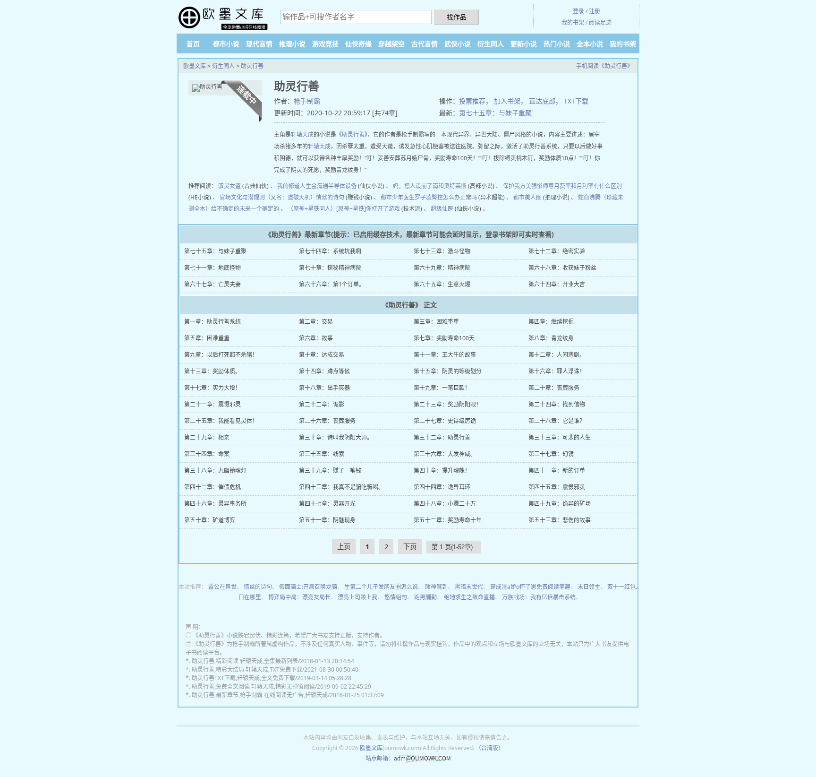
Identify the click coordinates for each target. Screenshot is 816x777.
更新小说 (523, 43)
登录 (578, 11)
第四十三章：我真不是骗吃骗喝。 (341, 487)
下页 (409, 546)
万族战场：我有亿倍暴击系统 (539, 597)
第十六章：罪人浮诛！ (556, 371)
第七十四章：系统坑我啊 (330, 251)
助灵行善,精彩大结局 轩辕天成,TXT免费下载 (247, 669)
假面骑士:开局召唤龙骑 (308, 587)
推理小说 (292, 43)
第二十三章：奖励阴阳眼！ (448, 404)
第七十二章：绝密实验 (556, 251)
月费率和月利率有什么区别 (588, 186)
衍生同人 (490, 43)
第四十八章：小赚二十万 (445, 504)
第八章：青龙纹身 (551, 338)
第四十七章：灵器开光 (327, 504)
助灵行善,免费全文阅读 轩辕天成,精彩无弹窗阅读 (253, 686)
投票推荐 (472, 100)
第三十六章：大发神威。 (445, 454)
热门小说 (557, 43)
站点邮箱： (380, 758)
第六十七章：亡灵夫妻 (212, 284)
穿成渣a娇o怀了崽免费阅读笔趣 (530, 587)
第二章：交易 (316, 322)
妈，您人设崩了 (413, 186)
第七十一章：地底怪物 (212, 268)
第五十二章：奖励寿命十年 (448, 520)
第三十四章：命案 (207, 454)
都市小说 (226, 43)
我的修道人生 (294, 186)
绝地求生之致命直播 (469, 597)
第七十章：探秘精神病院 (330, 268)
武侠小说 (457, 43)
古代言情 (424, 43)
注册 (594, 11)
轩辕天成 (302, 134)
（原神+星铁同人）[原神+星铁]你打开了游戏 (344, 209)
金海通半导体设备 (334, 186)
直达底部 (542, 100)
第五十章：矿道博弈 (209, 520)
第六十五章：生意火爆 (442, 284)
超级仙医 (442, 209)
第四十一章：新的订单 (556, 470)
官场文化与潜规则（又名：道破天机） (268, 197)
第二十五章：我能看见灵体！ (221, 421)
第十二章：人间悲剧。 (556, 355)
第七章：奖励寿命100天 (444, 338)
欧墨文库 (194, 66)
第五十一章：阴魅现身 (327, 520)
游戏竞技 (325, 43)
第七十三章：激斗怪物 (442, 251)
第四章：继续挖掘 (551, 322)
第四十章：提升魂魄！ (442, 470)
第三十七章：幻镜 (551, 454)
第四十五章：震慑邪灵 (556, 487)
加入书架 (507, 100)
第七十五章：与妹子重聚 (495, 112)
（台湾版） (490, 748)
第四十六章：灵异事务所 (215, 504)
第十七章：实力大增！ (212, 388)
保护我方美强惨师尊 (528, 186)
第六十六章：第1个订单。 (332, 284)
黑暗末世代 (469, 587)
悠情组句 (395, 597)
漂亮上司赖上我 (357, 597)
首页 (193, 43)
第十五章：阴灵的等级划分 (448, 371)
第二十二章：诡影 (321, 404)
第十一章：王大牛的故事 (445, 355)
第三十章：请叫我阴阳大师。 (336, 437)
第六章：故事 (316, 338)
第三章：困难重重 (436, 322)
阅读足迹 (600, 22)
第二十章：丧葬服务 (553, 388)
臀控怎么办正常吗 (454, 197)
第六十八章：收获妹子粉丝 (562, 268)
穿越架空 (391, 43)
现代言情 (259, 43)
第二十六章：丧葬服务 (327, 421)
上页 (343, 546)
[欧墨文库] (224, 18)
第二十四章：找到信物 (556, 404)
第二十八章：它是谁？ (556, 421)
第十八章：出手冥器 (324, 388)
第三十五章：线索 (321, 454)
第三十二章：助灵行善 (442, 437)
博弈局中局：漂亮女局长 (299, 597)
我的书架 (572, 22)
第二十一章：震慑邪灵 (212, 404)
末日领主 (589, 587)
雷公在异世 (222, 587)
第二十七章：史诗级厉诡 (445, 421)
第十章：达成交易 (321, 355)
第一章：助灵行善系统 (212, 322)
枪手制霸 (307, 100)
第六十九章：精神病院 (442, 268)
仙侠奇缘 (358, 43)
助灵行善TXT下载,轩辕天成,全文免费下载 (243, 678)
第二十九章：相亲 (207, 437)
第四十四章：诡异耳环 (442, 487)
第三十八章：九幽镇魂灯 (215, 470)
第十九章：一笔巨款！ (442, 388)
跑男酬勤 (425, 597)
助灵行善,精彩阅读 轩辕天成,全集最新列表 (245, 661)
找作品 (457, 16)
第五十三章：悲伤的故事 (559, 520)
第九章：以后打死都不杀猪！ (221, 355)
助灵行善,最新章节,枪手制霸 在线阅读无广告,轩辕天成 (260, 695)
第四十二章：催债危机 (212, 487)
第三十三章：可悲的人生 (559, 437)
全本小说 (590, 43)
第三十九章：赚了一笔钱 (330, 470)
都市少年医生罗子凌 (406, 197)
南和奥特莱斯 (450, 186)
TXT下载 (576, 100)
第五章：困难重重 (207, 338)
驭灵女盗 (229, 186)
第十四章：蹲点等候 (324, 371)
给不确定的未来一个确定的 (245, 209)
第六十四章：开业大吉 (556, 284)
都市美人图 (527, 197)
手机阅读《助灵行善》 (604, 66)
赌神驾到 (436, 587)
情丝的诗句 (330, 197)
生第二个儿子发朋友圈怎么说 (381, 587)
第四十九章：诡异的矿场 (559, 504)
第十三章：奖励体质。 (212, 371)
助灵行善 (252, 66)
